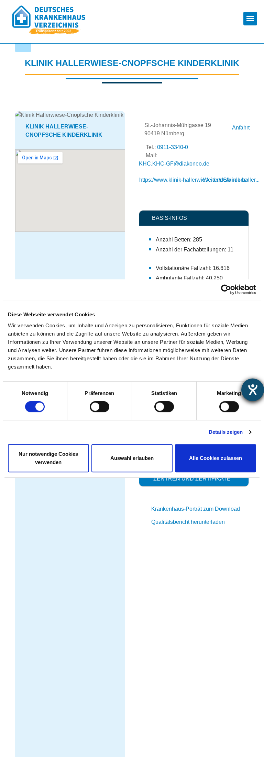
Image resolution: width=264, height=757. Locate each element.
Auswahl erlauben (132, 458)
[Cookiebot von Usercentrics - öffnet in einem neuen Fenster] (226, 289)
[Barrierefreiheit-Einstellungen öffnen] (252, 389)
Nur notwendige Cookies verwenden (48, 458)
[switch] (99, 406)
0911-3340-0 (172, 147)
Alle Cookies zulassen (215, 458)
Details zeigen (226, 432)
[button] (194, 218)
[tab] (194, 218)
